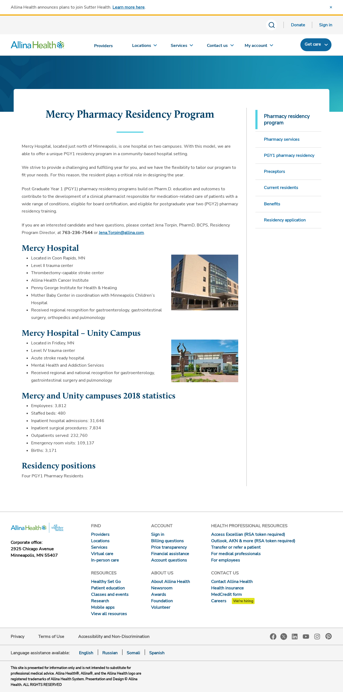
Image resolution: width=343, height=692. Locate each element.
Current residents (281, 188)
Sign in (325, 25)
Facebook (273, 636)
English (86, 653)
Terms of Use (51, 636)
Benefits (272, 204)
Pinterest (328, 636)
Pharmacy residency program (287, 119)
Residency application (285, 220)
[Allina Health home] (37, 46)
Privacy (17, 636)
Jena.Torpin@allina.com (121, 233)
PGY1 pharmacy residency (289, 155)
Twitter (283, 636)
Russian (110, 653)
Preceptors (274, 171)
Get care (313, 44)
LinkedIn (295, 636)
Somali (133, 653)
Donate (298, 25)
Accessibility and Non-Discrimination (114, 636)
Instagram (317, 636)
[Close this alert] (331, 7)
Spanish (157, 653)
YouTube (306, 636)
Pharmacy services (282, 139)
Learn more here (129, 7)
